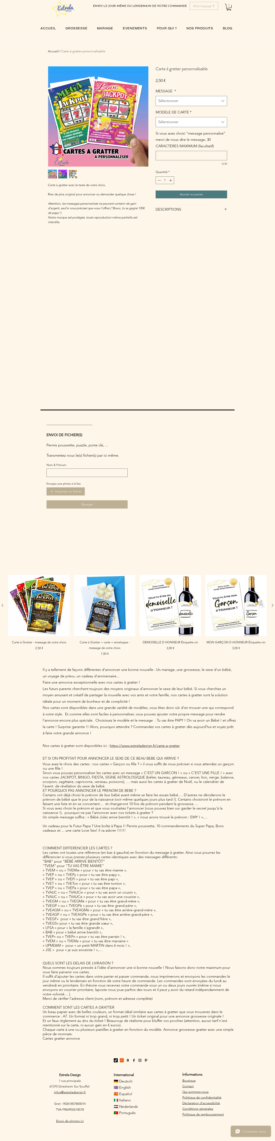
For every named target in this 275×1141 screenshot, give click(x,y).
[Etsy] (122, 1060)
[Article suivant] (272, 605)
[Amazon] (128, 1060)
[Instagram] (140, 1060)
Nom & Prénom (56, 465)
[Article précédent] (2, 605)
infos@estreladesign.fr (70, 1092)
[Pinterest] (146, 1060)
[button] (229, 7)
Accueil (53, 51)
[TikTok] (116, 1060)
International (124, 1075)
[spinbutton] (165, 180)
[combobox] (191, 101)
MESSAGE (166, 91)
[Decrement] (159, 180)
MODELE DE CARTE (173, 112)
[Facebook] (134, 1060)
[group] (137, 615)
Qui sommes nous (195, 1092)
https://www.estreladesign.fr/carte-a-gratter (145, 746)
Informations (192, 1074)
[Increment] (171, 180)
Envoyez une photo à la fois (64, 483)
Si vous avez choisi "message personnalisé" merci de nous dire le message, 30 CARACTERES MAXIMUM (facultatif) (190, 139)
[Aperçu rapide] (39, 605)
